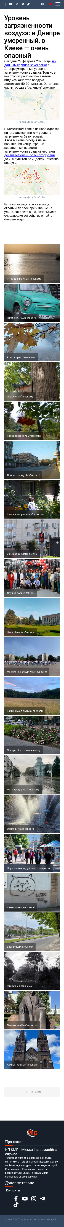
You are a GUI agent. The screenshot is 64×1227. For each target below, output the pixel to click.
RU (50, 4)
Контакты (13, 1190)
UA (42, 4)
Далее (38, 1092)
